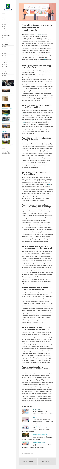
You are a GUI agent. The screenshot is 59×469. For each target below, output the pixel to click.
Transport (5, 62)
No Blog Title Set (8, 151)
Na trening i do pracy (37, 417)
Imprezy (5, 33)
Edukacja (5, 28)
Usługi (5, 71)
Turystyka (5, 64)
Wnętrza (5, 73)
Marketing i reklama (7, 35)
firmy (33, 121)
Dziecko (5, 26)
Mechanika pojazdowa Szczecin (7, 86)
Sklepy (5, 55)
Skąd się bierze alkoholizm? (6, 138)
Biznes (5, 19)
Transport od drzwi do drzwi (39, 442)
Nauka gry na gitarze (37, 409)
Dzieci (5, 24)
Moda (5, 37)
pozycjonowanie (40, 34)
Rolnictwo (5, 53)
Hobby (5, 30)
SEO (45, 59)
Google (23, 114)
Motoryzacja (6, 39)
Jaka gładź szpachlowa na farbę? (40, 434)
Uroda (5, 68)
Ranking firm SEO (37, 426)
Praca (5, 46)
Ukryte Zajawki (6, 66)
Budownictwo (6, 22)
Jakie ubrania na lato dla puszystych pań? (6, 115)
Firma (49, 184)
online (23, 122)
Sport (4, 57)
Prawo (5, 48)
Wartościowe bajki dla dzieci (7, 108)
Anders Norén (8, 153)
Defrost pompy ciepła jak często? (7, 121)
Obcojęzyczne (6, 44)
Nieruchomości (6, 42)
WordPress (8, 152)
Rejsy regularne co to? (6, 131)
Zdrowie (5, 75)
